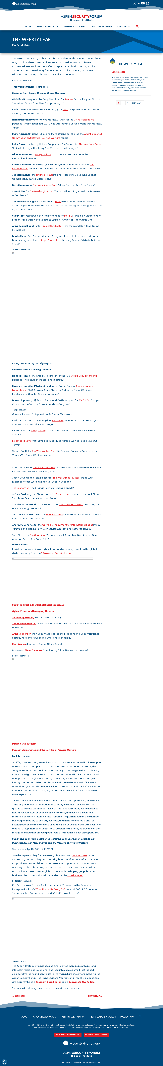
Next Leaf (137, 103)
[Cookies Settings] (4, 1062)
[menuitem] (135, 3)
